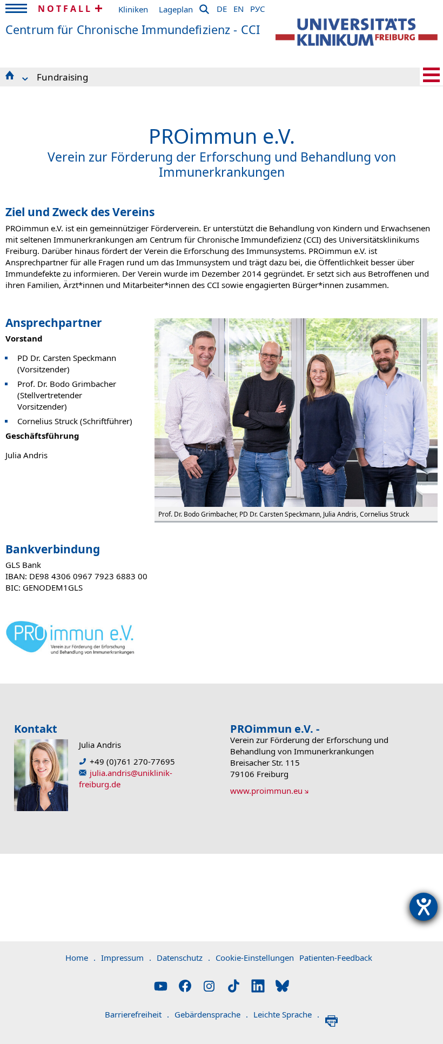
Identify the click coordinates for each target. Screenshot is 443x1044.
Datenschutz (183, 957)
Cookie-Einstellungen (255, 957)
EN (238, 7)
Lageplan (176, 9)
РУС (257, 7)
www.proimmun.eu (266, 790)
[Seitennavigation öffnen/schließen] (431, 74)
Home (80, 957)
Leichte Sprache (286, 1014)
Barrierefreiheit (137, 1014)
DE (222, 7)
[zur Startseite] (357, 32)
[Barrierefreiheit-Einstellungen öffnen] (424, 907)
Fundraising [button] (62, 77)
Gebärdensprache (211, 1014)
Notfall (65, 9)
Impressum (126, 957)
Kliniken (133, 9)
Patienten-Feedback (335, 957)
